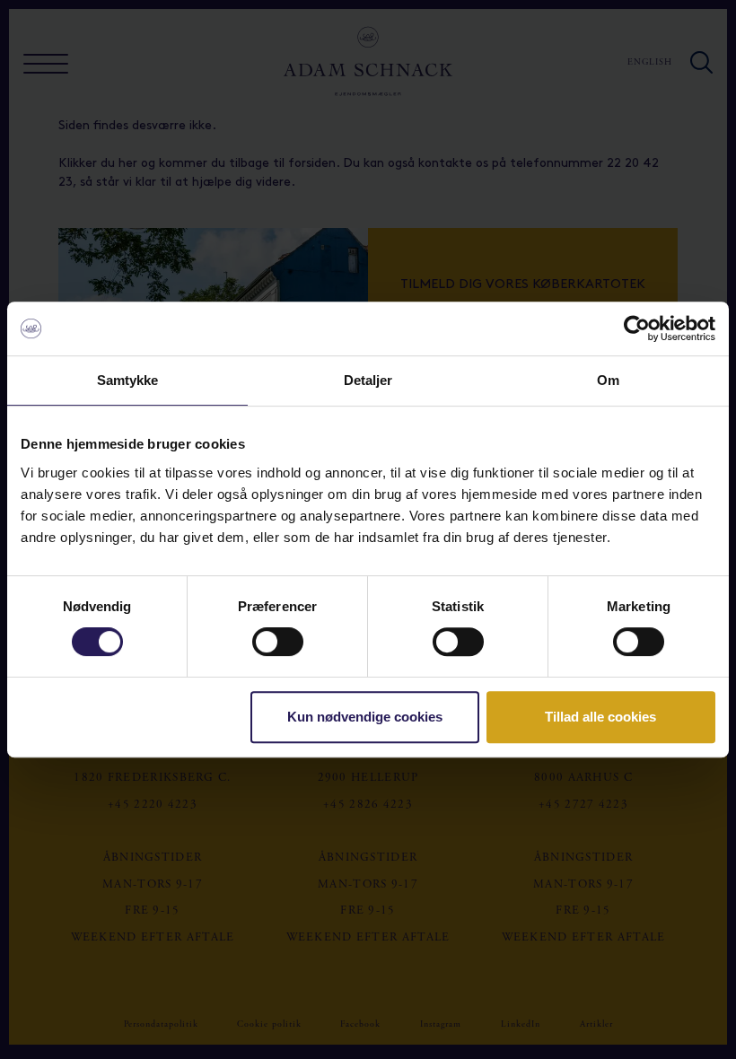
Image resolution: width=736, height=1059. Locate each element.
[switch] (277, 641)
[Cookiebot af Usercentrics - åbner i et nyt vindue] (636, 328)
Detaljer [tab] (368, 380)
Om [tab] (608, 380)
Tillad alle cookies (600, 716)
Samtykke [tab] (128, 380)
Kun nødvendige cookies (364, 716)
